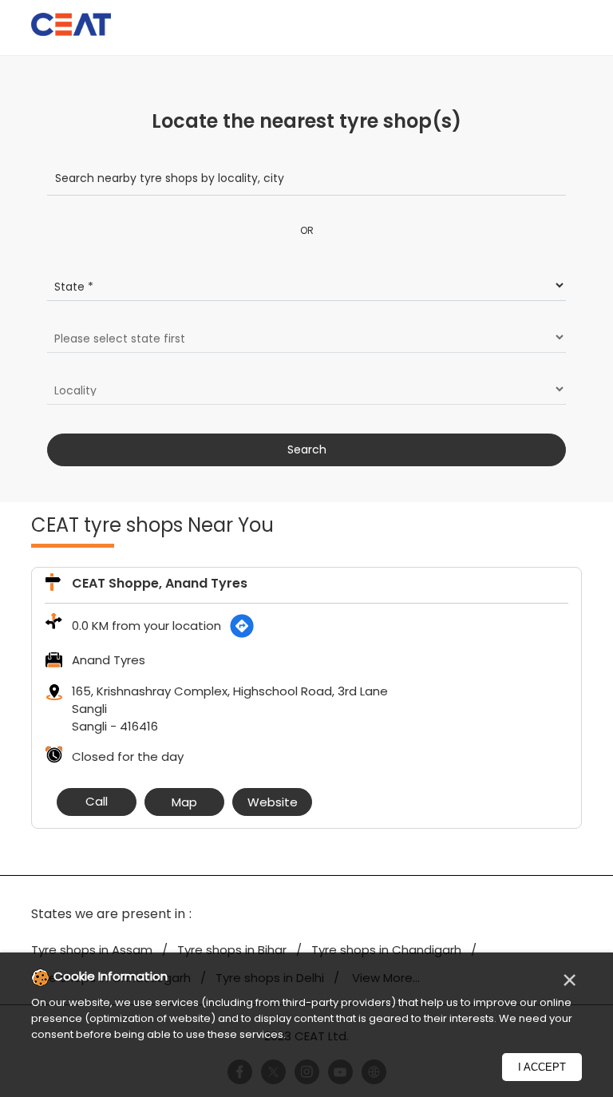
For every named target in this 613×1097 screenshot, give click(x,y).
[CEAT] (71, 27)
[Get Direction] (242, 626)
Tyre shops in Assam (91, 949)
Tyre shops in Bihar (232, 949)
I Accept (542, 1067)
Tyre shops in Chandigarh (386, 949)
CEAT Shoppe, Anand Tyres (159, 583)
